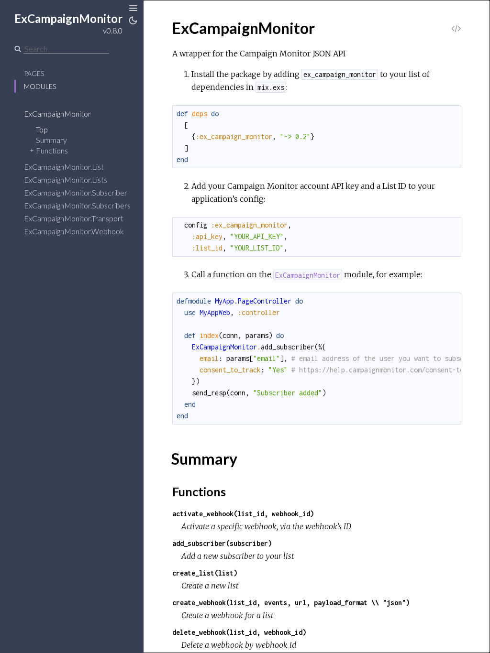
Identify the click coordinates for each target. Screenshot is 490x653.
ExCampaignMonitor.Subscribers (77, 205)
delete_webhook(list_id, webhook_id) (239, 632)
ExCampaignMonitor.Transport (73, 218)
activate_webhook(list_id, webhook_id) (243, 514)
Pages (34, 73)
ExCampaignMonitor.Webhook (74, 231)
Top (42, 129)
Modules (40, 86)
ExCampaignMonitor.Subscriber (75, 192)
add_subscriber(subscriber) (222, 543)
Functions (52, 150)
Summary (51, 139)
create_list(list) (204, 573)
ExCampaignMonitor (57, 113)
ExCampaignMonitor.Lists (65, 179)
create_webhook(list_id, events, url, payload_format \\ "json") (291, 603)
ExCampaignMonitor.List (64, 166)
